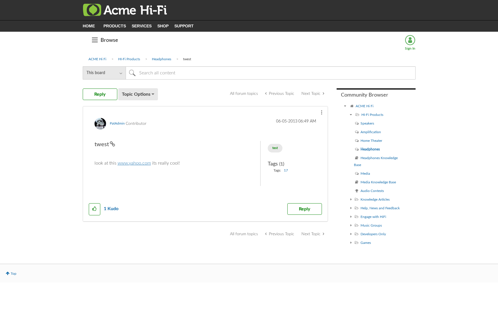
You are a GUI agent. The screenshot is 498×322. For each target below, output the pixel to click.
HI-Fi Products (129, 59)
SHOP (163, 26)
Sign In (410, 48)
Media (365, 173)
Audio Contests (372, 191)
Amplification (371, 132)
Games (366, 242)
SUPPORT (184, 26)
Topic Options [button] (136, 94)
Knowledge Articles (375, 199)
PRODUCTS (114, 26)
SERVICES (142, 26)
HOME (89, 26)
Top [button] (13, 273)
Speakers (367, 123)
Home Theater (371, 140)
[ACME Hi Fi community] (345, 106)
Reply (304, 209)
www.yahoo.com (134, 163)
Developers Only (373, 234)
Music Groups (371, 225)
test (275, 148)
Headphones (161, 59)
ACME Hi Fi (97, 59)
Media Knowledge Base (378, 182)
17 (286, 170)
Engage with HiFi (373, 217)
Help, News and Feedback (380, 208)
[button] (321, 112)
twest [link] (187, 59)
